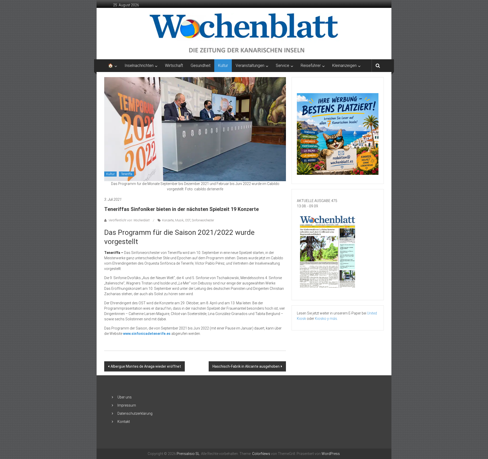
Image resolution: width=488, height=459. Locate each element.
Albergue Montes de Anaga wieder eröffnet (146, 366)
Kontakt (123, 422)
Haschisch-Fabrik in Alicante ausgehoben (246, 366)
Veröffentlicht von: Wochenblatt (129, 220)
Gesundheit (200, 65)
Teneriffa (126, 174)
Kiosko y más (326, 319)
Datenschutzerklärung (134, 413)
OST (187, 220)
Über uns (124, 397)
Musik (179, 220)
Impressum (126, 405)
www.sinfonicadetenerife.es (147, 334)
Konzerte (168, 220)
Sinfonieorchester (203, 220)
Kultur (223, 65)
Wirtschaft (174, 65)
